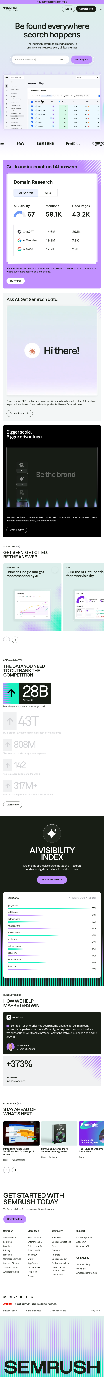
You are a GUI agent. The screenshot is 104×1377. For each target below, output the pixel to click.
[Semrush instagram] (10, 1297)
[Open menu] (100, 9)
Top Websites (34, 1267)
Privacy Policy (10, 1311)
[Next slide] (15, 640)
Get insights (81, 59)
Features (7, 1242)
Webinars (81, 1269)
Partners (56, 1255)
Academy (81, 1242)
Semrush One (9, 1238)
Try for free (15, 281)
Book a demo (17, 529)
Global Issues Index (61, 1263)
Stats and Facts (10, 1267)
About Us (56, 1238)
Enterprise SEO (35, 1242)
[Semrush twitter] (32, 1297)
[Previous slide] (6, 640)
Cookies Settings (58, 1311)
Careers (56, 1250)
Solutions (7, 1246)
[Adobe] (7, 1304)
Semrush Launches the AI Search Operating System (54, 1150)
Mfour (30, 1259)
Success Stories (11, 1263)
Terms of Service (33, 1311)
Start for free (86, 9)
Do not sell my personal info (58, 1268)
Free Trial (7, 1255)
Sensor (31, 1276)
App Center (33, 1263)
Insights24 (32, 1255)
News (54, 1246)
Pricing (6, 1250)
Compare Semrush (12, 1259)
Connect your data (19, 413)
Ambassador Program (87, 1273)
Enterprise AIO (35, 1246)
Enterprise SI (34, 1250)
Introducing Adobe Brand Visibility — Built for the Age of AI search (18, 1151)
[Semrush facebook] (26, 1297)
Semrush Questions (61, 1242)
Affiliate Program (11, 1272)
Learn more (13, 804)
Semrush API (82, 1246)
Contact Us (57, 1275)
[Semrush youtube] (21, 1297)
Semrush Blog (83, 1264)
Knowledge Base (84, 1238)
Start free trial (14, 1219)
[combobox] (37, 60)
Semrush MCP (34, 1238)
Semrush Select (59, 1259)
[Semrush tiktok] (15, 1297)
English (94, 1311)
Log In (68, 9)
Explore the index (50, 879)
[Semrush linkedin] (4, 1297)
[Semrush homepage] (10, 9)
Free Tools (32, 1272)
